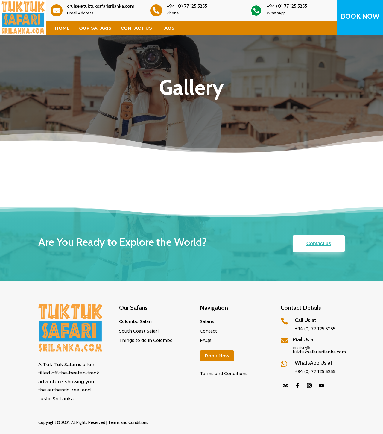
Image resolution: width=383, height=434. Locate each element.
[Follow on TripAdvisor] (285, 385)
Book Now (217, 356)
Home (62, 28)
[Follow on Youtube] (321, 385)
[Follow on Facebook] (297, 385)
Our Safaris (95, 28)
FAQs (167, 28)
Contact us (318, 243)
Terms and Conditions (128, 422)
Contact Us (136, 28)
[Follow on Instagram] (309, 385)
